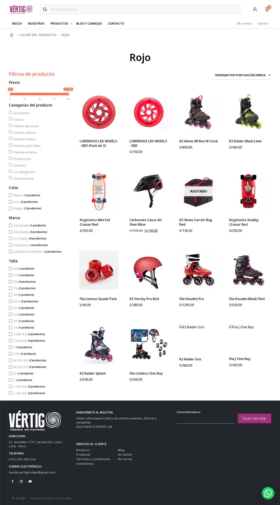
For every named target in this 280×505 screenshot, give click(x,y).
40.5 (26, 301)
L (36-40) (29, 393)
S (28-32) (29, 334)
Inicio (17, 23)
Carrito (263, 23)
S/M (25, 354)
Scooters (20, 165)
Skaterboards (24, 178)
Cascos (18, 119)
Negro (27, 208)
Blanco (27, 195)
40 (24, 295)
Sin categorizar (25, 172)
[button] (268, 493)
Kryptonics (31, 245)
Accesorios (21, 113)
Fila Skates (30, 232)
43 (24, 321)
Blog (121, 450)
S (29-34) (29, 341)
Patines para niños (27, 146)
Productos (59, 23)
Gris (26, 202)
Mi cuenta (244, 23)
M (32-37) (30, 367)
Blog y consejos (89, 23)
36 (24, 268)
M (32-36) (30, 360)
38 (24, 282)
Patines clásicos (25, 132)
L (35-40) (29, 386)
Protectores (22, 159)
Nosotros (36, 23)
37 (24, 275)
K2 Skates (30, 238)
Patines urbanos (25, 152)
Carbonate (30, 225)
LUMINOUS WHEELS (37, 251)
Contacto (116, 23)
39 (24, 288)
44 (24, 327)
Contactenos (85, 463)
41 (24, 308)
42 (24, 314)
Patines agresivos (26, 126)
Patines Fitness (24, 139)
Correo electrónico (188, 412)
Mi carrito (125, 459)
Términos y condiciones (93, 459)
